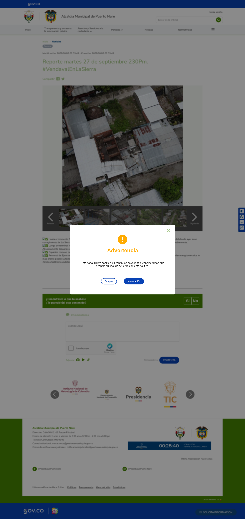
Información (134, 281)
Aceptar (109, 281)
